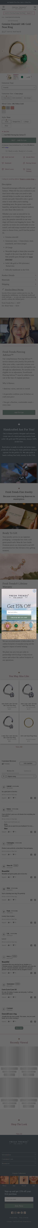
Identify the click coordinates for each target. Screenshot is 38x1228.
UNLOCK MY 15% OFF (19, 617)
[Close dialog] (34, 590)
